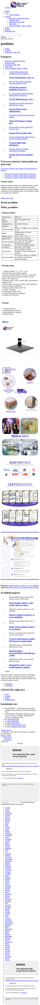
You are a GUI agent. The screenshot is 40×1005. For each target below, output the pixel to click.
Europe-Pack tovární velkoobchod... (18, 110)
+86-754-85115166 (13, 723)
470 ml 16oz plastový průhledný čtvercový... (18, 88)
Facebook (8, 738)
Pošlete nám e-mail (7, 198)
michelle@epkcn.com (19, 725)
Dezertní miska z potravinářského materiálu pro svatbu (22, 653)
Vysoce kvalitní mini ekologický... (17, 144)
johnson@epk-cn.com (19, 727)
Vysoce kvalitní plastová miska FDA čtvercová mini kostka (22, 640)
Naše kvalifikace (14, 15)
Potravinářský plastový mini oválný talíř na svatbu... (21, 604)
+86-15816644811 (13, 721)
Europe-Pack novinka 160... (21, 133)
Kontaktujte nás (10, 31)
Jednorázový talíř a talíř (16, 22)
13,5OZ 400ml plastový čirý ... (22, 99)
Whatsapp (8, 740)
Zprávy (7, 27)
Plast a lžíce (13, 24)
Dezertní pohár (14, 20)
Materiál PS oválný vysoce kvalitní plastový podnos (22, 587)
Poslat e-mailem (6, 736)
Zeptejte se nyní (6, 730)
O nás (7, 13)
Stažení (7, 29)
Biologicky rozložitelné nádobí (19, 18)
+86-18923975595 (13, 719)
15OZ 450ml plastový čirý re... (22, 78)
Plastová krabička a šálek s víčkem (20, 26)
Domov (7, 11)
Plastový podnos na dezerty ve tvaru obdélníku (24, 585)
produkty (8, 16)
